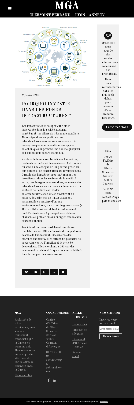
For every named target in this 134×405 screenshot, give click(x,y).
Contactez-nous (117, 127)
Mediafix (104, 401)
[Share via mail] (63, 272)
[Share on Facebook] (35, 272)
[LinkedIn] (54, 380)
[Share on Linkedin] (54, 272)
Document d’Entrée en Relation (79, 343)
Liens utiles (79, 324)
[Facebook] (48, 380)
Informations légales (79, 332)
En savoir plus (23, 375)
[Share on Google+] (44, 272)
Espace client (76, 354)
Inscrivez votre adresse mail (108, 321)
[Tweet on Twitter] (26, 272)
